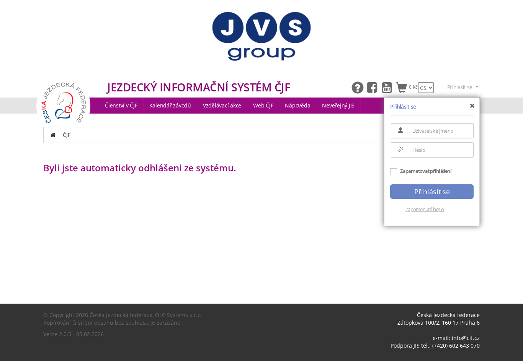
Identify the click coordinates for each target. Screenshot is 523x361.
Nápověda (297, 105)
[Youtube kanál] (388, 87)
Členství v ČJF (121, 105)
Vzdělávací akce (222, 105)
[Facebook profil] (373, 87)
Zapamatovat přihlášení (425, 170)
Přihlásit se (459, 87)
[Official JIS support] (358, 87)
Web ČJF (263, 105)
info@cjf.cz (466, 337)
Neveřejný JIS (338, 105)
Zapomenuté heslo (424, 209)
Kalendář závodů (170, 105)
